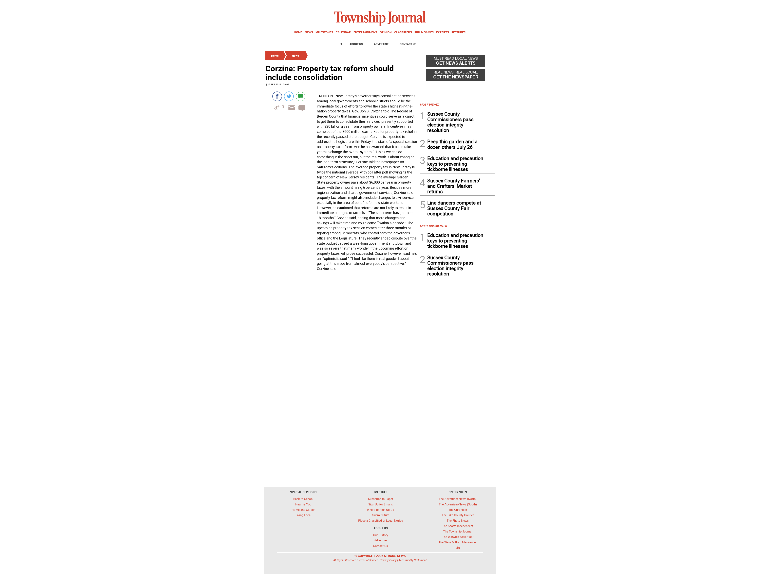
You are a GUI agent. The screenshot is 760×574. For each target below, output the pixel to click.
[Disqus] (341, 326)
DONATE (485, 4)
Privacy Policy (388, 560)
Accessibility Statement (412, 560)
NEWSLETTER (462, 4)
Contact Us (408, 44)
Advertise (381, 44)
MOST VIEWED (429, 105)
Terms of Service (368, 560)
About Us (356, 44)
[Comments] (300, 96)
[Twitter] (289, 96)
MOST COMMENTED (433, 226)
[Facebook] (277, 96)
